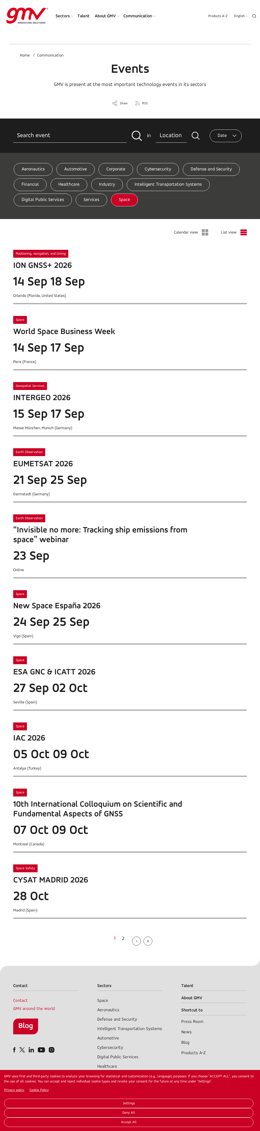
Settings (129, 1103)
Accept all (129, 1122)
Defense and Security (211, 169)
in (149, 135)
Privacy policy (14, 1090)
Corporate (115, 169)
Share (124, 103)
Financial (30, 184)
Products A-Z (218, 16)
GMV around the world (34, 1009)
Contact (20, 1000)
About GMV (105, 16)
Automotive (75, 169)
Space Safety (25, 868)
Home (25, 55)
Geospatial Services (30, 386)
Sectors (63, 16)
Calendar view (186, 232)
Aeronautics (33, 169)
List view (229, 232)
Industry (107, 184)
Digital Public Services (43, 200)
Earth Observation (29, 452)
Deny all (128, 1113)
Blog (25, 1026)
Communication (137, 16)
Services (91, 200)
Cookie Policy (39, 1090)
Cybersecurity (158, 169)
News (186, 1032)
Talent (83, 16)
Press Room (192, 1022)
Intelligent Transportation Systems (168, 184)
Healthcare (68, 184)
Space (124, 200)
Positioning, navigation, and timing (41, 254)
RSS (145, 103)
